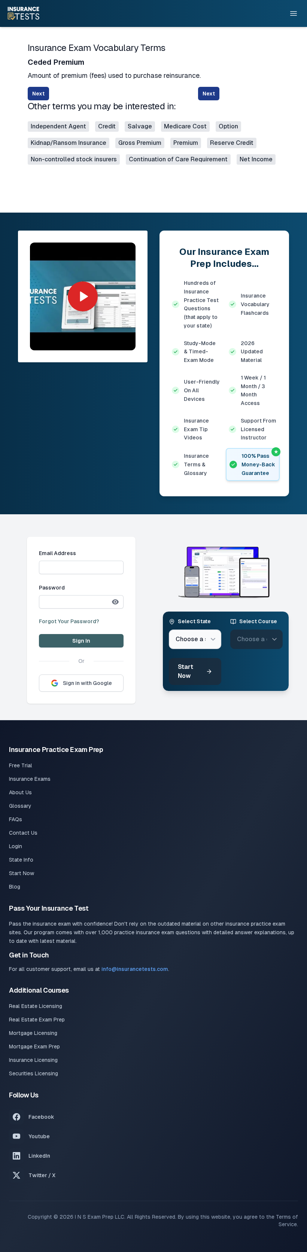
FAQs (15, 819)
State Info (21, 860)
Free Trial (20, 765)
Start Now (185, 671)
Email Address (57, 553)
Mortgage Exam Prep (34, 1047)
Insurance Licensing (33, 1060)
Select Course (258, 621)
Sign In (81, 641)
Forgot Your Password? (69, 621)
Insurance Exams (30, 779)
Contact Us (23, 833)
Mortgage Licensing (33, 1033)
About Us (20, 792)
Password (52, 588)
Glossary (20, 806)
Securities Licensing (33, 1073)
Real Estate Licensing (35, 1006)
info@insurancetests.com (134, 969)
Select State (194, 621)
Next (38, 94)
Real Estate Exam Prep (37, 1020)
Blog (14, 887)
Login (15, 846)
